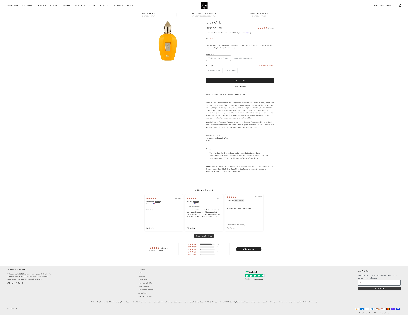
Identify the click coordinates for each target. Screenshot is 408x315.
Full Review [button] (150, 228)
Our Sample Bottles (145, 283)
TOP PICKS (66, 6)
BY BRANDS (42, 6)
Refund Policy (373, 313)
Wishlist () (383, 5)
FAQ (140, 273)
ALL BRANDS (118, 6)
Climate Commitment (145, 290)
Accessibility (142, 293)
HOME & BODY (79, 6)
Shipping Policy (384, 313)
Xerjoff (211, 38)
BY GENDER (54, 6)
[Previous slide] (142, 216)
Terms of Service (396, 313)
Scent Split (15, 308)
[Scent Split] (204, 5)
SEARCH (130, 6)
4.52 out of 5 (164, 248)
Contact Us (142, 276)
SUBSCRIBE (379, 288)
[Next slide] (266, 216)
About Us (141, 270)
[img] (151, 198)
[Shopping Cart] (400, 5)
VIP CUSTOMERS (12, 6)
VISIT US (92, 6)
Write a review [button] (248, 249)
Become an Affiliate (145, 296)
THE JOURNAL (104, 6)
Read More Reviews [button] (204, 236)
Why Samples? (143, 286)
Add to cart (240, 81)
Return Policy (143, 280)
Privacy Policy (363, 313)
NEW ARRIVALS (28, 6)
